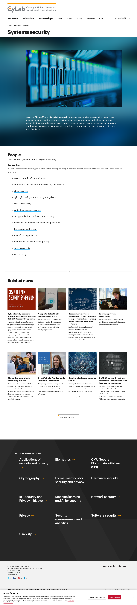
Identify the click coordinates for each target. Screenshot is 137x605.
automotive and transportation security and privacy (39, 185)
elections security (22, 204)
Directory (91, 18)
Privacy (25, 515)
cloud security (21, 191)
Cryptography (29, 478)
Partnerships (46, 18)
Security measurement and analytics (68, 519)
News (60, 18)
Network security (103, 496)
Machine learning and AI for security (68, 498)
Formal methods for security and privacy (69, 480)
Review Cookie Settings (97, 597)
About (79, 18)
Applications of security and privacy (33, 461)
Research (12, 18)
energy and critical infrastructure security (34, 216)
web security (20, 254)
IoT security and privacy (25, 229)
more (101, 18)
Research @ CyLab (21, 26)
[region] (68, 597)
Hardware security (104, 478)
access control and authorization (30, 178)
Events (69, 18)
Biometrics (63, 459)
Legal (128, 589)
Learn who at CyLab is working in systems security (31, 159)
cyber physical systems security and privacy (35, 197)
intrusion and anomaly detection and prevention (37, 223)
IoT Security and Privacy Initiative (31, 498)
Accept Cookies (115, 597)
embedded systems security (27, 210)
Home (9, 26)
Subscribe (120, 18)
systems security (22, 248)
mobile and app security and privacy (31, 242)
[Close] (133, 597)
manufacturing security (25, 235)
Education (28, 18)
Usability (25, 534)
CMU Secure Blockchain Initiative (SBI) (105, 463)
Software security (104, 515)
